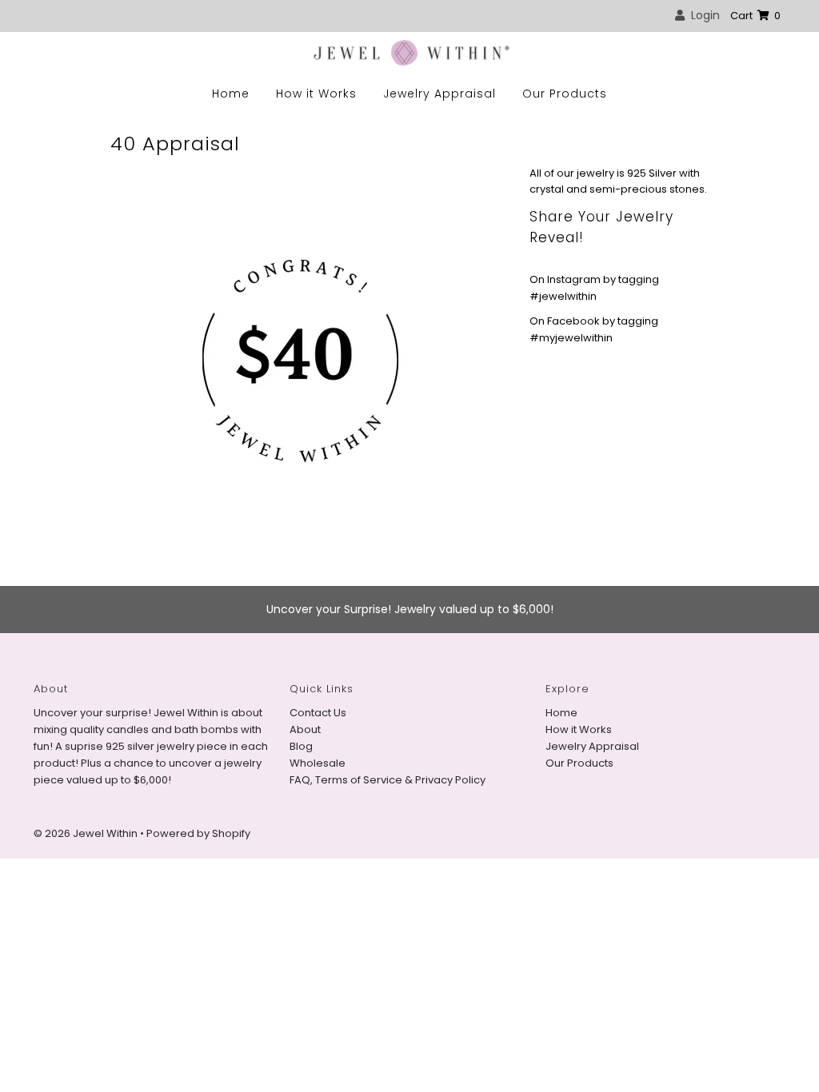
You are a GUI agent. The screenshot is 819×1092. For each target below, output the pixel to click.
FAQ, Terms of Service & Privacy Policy (387, 779)
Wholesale (318, 763)
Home (231, 94)
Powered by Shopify (198, 833)
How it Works (316, 94)
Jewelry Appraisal (439, 94)
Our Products (564, 94)
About (305, 729)
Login (702, 15)
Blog (301, 746)
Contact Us (318, 712)
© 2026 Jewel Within (87, 833)
